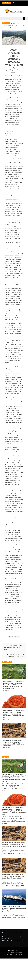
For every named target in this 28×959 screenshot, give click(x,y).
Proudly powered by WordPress (13, 952)
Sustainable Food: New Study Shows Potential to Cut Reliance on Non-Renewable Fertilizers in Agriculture (14, 844)
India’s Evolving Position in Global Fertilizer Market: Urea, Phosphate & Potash (13, 647)
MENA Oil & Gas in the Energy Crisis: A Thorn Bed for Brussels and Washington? (14, 908)
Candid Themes (18, 954)
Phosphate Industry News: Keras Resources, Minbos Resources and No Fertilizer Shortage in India (13, 876)
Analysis (9, 70)
